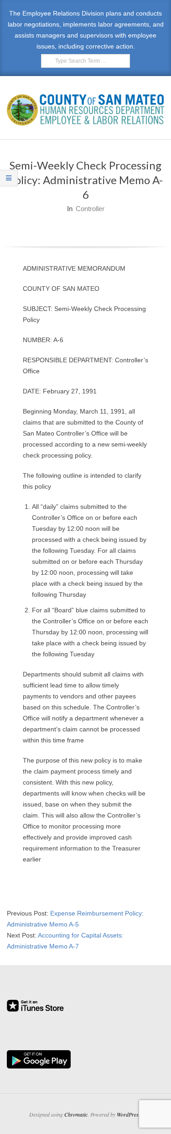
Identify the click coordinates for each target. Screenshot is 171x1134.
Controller (90, 209)
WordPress (129, 1114)
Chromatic (76, 1114)
